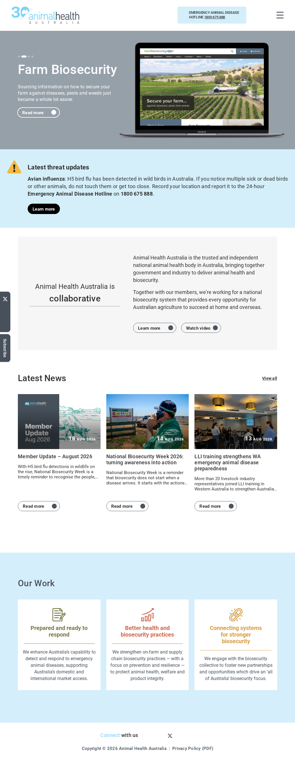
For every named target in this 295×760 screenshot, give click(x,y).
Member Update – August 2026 (55, 456)
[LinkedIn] (5, 326)
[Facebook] (5, 316)
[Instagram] (160, 735)
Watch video (198, 328)
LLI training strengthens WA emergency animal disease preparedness (227, 462)
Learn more (44, 209)
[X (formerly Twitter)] (5, 298)
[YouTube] (5, 307)
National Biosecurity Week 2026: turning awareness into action (145, 459)
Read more (33, 112)
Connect (110, 735)
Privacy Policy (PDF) (192, 748)
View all (269, 378)
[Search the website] (261, 15)
